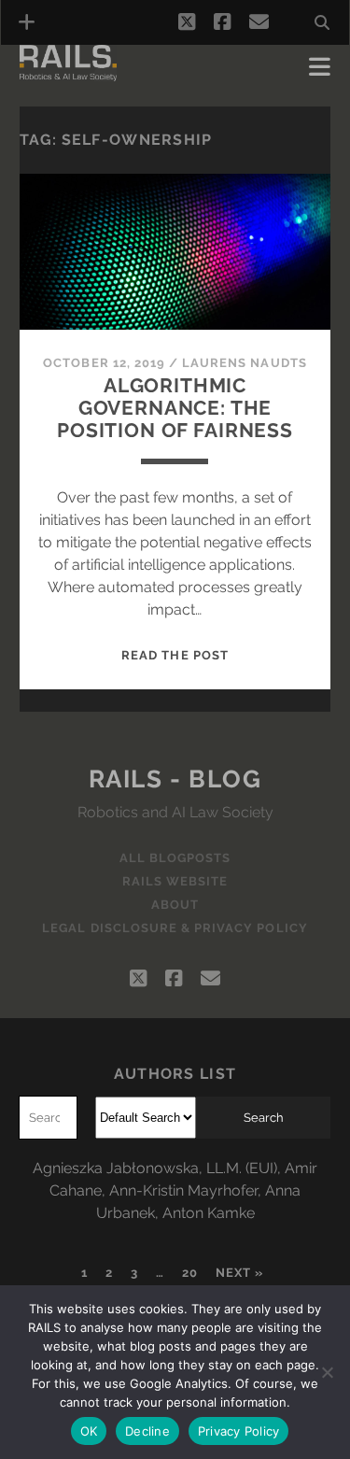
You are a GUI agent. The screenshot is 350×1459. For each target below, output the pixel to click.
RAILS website (175, 881)
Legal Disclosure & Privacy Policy (174, 928)
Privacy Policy (239, 1431)
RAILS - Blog (175, 779)
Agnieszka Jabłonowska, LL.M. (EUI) (155, 1168)
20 (190, 1273)
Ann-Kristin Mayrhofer (183, 1190)
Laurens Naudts (244, 363)
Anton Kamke (208, 1213)
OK (89, 1431)
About (175, 905)
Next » (239, 1273)
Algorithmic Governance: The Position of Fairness (175, 408)
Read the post (175, 655)
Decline (147, 1431)
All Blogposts (175, 858)
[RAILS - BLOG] (68, 73)
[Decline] (326, 1372)
